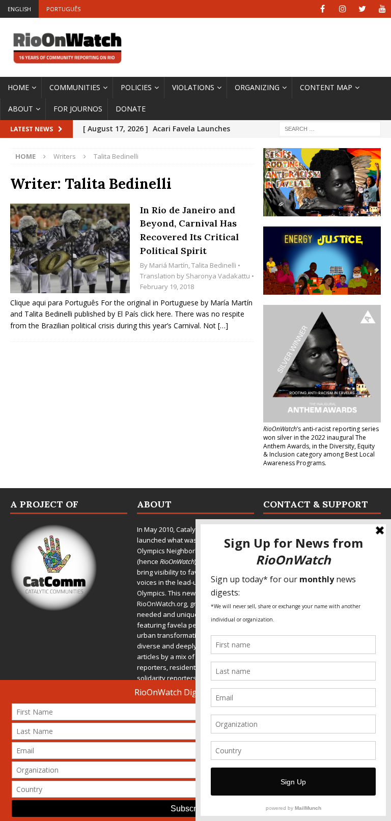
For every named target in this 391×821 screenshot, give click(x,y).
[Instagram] (342, 9)
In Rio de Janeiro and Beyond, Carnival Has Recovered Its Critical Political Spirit (189, 230)
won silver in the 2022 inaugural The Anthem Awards (314, 441)
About (20, 109)
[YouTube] (382, 9)
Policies (136, 87)
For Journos (77, 109)
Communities (74, 87)
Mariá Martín (168, 265)
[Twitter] (362, 9)
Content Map (326, 87)
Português (63, 9)
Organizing (257, 87)
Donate (131, 109)
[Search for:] (330, 128)
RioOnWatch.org (162, 603)
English (19, 9)
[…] (223, 325)
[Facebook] (322, 9)
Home (18, 87)
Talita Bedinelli (213, 265)
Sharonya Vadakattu (218, 275)
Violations (193, 87)
